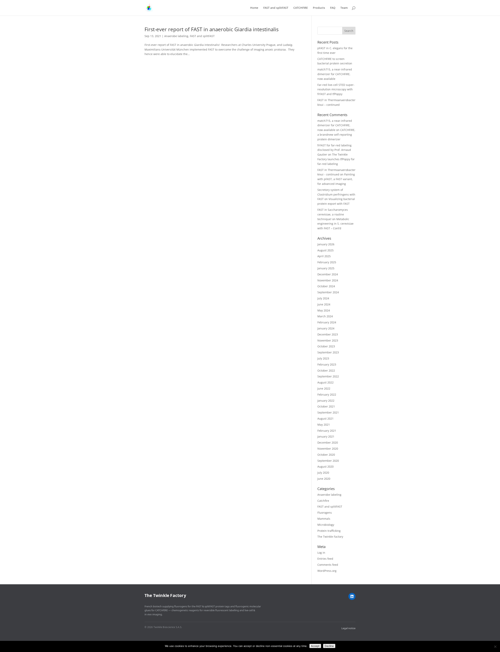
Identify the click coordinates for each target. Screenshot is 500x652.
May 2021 (323, 424)
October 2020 (326, 454)
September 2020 (328, 461)
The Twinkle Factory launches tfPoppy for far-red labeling (336, 159)
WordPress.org (327, 571)
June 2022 (323, 388)
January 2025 (325, 268)
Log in (321, 552)
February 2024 (326, 322)
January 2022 (325, 400)
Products (319, 8)
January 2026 (325, 244)
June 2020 (323, 478)
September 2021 (328, 412)
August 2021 (325, 418)
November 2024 (327, 280)
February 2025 (326, 262)
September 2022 (328, 376)
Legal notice (348, 628)
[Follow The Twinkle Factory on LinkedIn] (351, 596)
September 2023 (328, 352)
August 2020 (325, 466)
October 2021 (326, 406)
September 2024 (328, 292)
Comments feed (327, 565)
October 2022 (326, 370)
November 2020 (327, 448)
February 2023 (326, 364)
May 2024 (323, 310)
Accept (315, 646)
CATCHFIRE (300, 8)
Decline (329, 646)
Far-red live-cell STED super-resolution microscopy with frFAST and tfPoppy (335, 89)
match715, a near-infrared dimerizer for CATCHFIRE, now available (334, 74)
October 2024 (326, 286)
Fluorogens (324, 512)
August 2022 (325, 382)
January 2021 (325, 436)
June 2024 (323, 304)
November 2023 (327, 340)
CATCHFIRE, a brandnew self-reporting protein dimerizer (336, 134)
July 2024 (323, 298)
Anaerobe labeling (176, 36)
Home (254, 8)
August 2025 (325, 250)
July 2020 (323, 472)
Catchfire (323, 501)
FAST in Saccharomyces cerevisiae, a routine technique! (332, 214)
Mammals (323, 518)
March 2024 (325, 316)
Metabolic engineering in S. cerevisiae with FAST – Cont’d (335, 223)
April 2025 (324, 256)
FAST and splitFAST (275, 8)
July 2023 (323, 358)
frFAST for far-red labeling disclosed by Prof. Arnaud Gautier (334, 150)
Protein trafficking (329, 531)
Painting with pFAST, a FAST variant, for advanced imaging (336, 179)
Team (344, 8)
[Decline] (495, 646)
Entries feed (325, 558)
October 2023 (326, 346)
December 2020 (327, 442)
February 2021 (326, 430)
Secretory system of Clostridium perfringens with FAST (336, 194)
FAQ (332, 8)
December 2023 (327, 334)
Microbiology (325, 525)
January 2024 (325, 328)
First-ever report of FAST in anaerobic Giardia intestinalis (212, 29)
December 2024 (327, 274)
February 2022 (326, 394)
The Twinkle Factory (330, 536)
